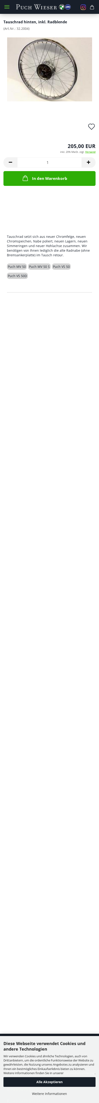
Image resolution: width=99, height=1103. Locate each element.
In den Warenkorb (49, 178)
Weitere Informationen (49, 1093)
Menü (7, 7)
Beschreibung (24, 227)
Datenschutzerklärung (79, 1073)
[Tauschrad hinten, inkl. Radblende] (49, 69)
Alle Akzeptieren (49, 1082)
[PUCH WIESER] (49, 7)
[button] (10, 162)
